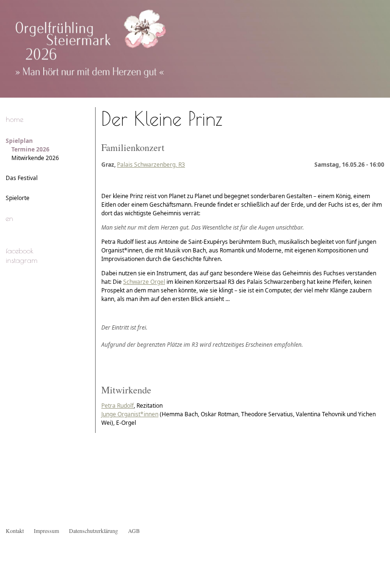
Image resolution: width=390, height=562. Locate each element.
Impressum (46, 530)
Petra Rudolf (117, 405)
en (9, 218)
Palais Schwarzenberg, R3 (151, 165)
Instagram (22, 260)
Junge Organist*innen (129, 414)
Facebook (19, 250)
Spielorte (17, 198)
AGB (134, 530)
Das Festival (22, 178)
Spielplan (19, 141)
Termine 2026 (30, 149)
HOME (14, 119)
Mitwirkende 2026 (35, 158)
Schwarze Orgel (144, 282)
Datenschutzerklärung (93, 530)
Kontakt (15, 530)
